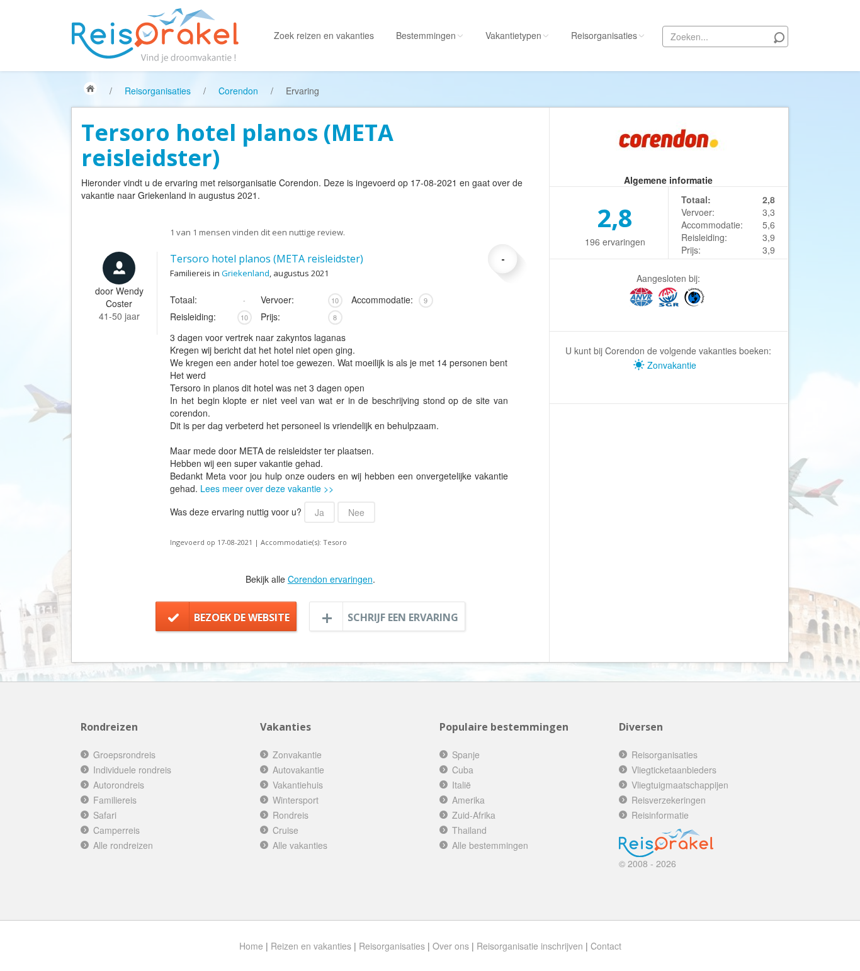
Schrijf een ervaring (403, 617)
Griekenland (245, 273)
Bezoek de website (242, 617)
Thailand (469, 830)
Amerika (468, 800)
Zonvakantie (670, 365)
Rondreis (290, 815)
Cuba (462, 769)
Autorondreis (118, 784)
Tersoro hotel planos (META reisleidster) (266, 259)
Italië (461, 784)
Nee (356, 512)
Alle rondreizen (123, 845)
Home (251, 946)
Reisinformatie (660, 815)
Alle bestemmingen (490, 845)
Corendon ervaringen (330, 579)
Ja (319, 512)
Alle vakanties (300, 845)
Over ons (451, 946)
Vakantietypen (513, 35)
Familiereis (115, 800)
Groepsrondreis (124, 754)
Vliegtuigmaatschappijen (679, 784)
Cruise (285, 830)
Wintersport (296, 800)
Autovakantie (298, 769)
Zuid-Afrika (473, 815)
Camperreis (116, 830)
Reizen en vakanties (311, 946)
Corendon (238, 90)
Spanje (466, 754)
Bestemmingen (426, 35)
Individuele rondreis (132, 769)
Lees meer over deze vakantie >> (267, 488)
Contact (606, 946)
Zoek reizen (324, 35)
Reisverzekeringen (668, 800)
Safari (104, 815)
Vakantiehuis (298, 784)
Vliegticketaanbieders (673, 769)
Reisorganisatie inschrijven (530, 946)
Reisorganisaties (604, 35)
